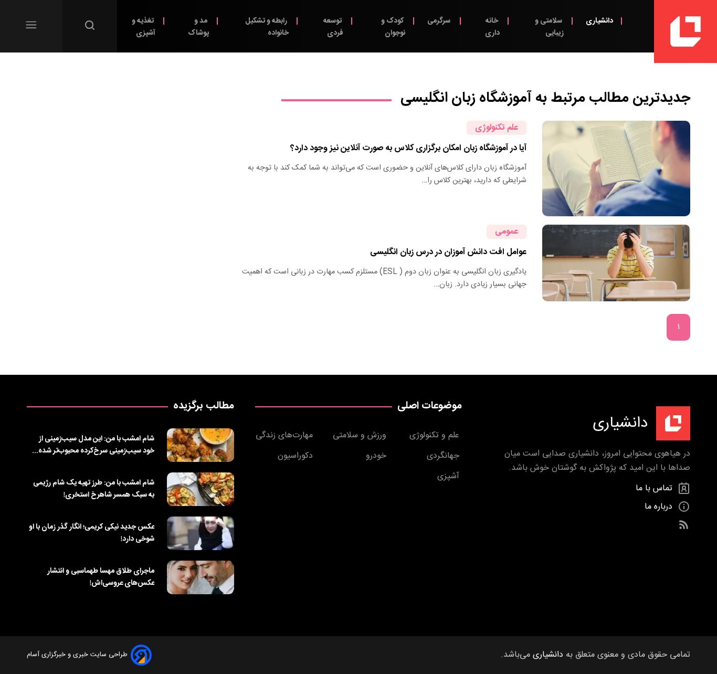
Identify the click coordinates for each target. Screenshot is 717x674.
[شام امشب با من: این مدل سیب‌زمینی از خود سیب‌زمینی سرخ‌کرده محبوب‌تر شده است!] (200, 445)
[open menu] (31, 25)
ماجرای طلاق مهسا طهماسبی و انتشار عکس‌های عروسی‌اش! (100, 577)
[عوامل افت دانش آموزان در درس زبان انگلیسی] (616, 263)
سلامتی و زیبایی (549, 27)
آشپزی (449, 476)
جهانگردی (444, 456)
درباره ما (660, 507)
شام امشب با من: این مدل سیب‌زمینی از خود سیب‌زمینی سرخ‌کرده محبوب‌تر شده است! (96, 445)
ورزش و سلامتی (361, 435)
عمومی (506, 232)
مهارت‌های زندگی (285, 435)
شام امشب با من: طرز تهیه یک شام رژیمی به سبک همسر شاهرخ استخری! (93, 489)
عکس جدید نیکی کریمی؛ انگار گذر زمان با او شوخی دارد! (91, 533)
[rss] (683, 525)
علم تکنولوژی (496, 128)
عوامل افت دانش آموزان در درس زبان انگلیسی (448, 252)
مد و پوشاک (198, 27)
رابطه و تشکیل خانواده (267, 27)
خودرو (377, 456)
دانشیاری (599, 21)
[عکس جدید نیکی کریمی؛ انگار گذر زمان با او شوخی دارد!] (200, 533)
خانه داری (492, 27)
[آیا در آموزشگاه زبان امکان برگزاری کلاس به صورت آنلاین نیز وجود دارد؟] (616, 168)
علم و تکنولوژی (435, 435)
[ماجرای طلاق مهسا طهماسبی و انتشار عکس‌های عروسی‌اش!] (200, 577)
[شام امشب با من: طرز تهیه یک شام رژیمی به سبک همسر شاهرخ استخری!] (200, 489)
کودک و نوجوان (393, 27)
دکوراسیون (296, 456)
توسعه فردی (333, 27)
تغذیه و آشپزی (143, 27)
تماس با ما (655, 488)
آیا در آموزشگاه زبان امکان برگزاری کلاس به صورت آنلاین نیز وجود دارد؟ (408, 148)
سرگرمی (439, 21)
